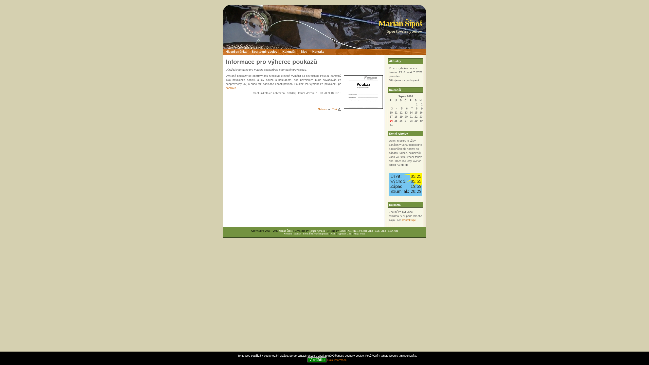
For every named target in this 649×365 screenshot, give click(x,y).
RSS (333, 233)
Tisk (334, 109)
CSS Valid (380, 230)
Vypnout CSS (344, 233)
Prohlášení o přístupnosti (316, 233)
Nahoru (322, 109)
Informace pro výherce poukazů (271, 61)
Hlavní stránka (236, 51)
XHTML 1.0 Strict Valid (360, 230)
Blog (304, 51)
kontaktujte (409, 220)
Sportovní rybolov (264, 51)
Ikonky (297, 233)
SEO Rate (393, 230)
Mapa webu (359, 233)
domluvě (231, 87)
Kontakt (318, 51)
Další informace (337, 359)
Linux (342, 230)
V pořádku (317, 360)
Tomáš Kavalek (317, 230)
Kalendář (289, 51)
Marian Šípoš (400, 23)
